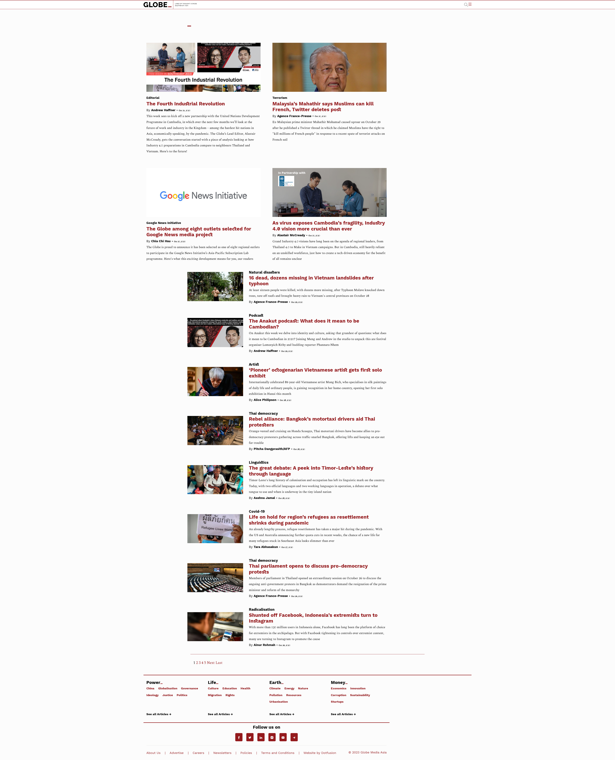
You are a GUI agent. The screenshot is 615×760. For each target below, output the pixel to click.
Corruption (338, 695)
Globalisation (167, 688)
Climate (275, 688)
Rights (230, 695)
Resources (293, 695)
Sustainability (360, 695)
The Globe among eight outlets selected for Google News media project (198, 229)
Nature (303, 688)
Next (211, 663)
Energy (289, 688)
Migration (215, 695)
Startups (337, 701)
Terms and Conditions (277, 753)
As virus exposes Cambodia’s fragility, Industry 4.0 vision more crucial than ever (328, 225)
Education (229, 688)
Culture (213, 688)
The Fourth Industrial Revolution (185, 101)
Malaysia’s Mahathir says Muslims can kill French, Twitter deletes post (323, 104)
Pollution (275, 695)
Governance (189, 688)
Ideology (152, 695)
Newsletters (222, 753)
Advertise (177, 753)
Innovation (357, 688)
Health (245, 688)
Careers (198, 753)
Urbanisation (278, 701)
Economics (338, 688)
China (150, 688)
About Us (153, 753)
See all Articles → (158, 714)
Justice (167, 695)
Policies (246, 753)
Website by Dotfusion (319, 753)
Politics (182, 695)
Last (219, 663)
